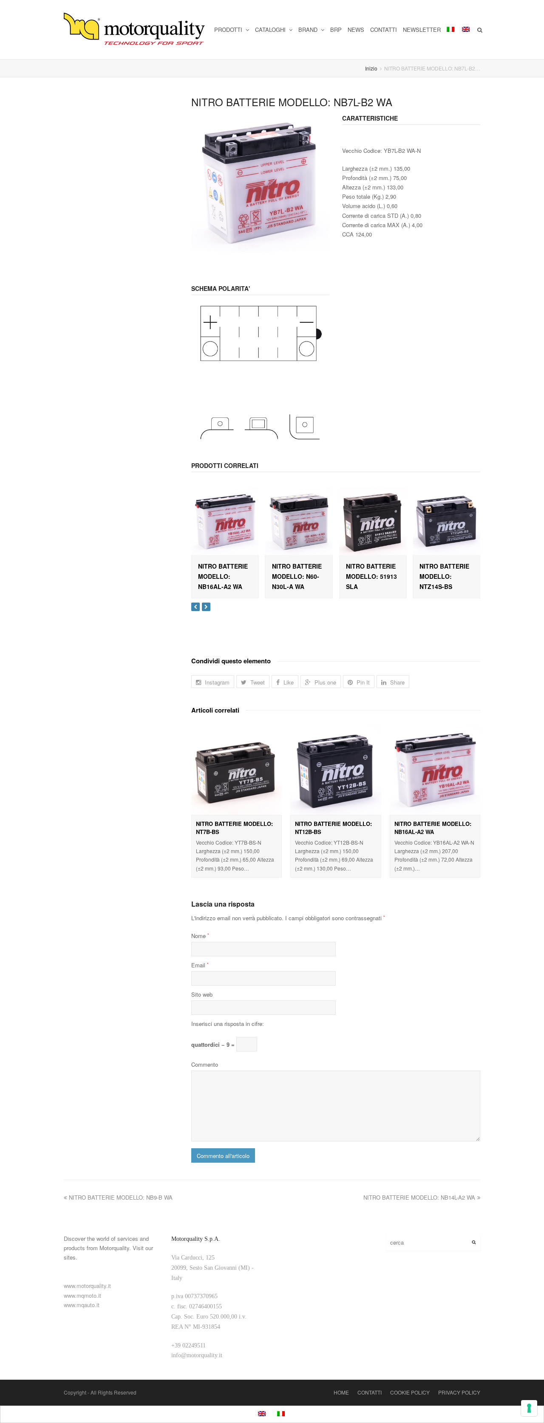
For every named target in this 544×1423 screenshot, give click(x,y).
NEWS (356, 29)
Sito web (201, 994)
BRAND (308, 29)
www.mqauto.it (81, 1305)
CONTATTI (383, 29)
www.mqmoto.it (82, 1295)
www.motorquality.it (87, 1286)
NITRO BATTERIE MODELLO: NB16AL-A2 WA (223, 576)
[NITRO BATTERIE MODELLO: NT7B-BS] (236, 769)
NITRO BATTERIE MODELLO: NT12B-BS (333, 828)
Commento (204, 1064)
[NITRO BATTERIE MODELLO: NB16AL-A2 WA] (225, 521)
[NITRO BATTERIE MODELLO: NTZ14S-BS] (446, 521)
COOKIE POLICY (410, 1392)
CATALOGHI (271, 29)
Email (200, 965)
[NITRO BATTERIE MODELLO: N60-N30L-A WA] (299, 521)
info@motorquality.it (196, 1355)
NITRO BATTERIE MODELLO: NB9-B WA (121, 1197)
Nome (200, 936)
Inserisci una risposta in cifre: (227, 1024)
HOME (341, 1392)
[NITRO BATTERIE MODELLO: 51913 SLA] (373, 521)
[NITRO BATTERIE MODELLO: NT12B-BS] (335, 769)
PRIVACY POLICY (459, 1392)
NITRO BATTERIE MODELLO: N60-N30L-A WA (297, 576)
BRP (336, 29)
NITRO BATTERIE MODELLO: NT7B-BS (234, 828)
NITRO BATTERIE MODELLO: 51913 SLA (371, 576)
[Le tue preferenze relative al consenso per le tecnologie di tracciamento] (529, 1408)
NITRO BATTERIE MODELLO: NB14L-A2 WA (419, 1197)
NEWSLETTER (422, 29)
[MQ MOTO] (135, 30)
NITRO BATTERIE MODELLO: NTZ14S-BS (444, 576)
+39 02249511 (188, 1345)
